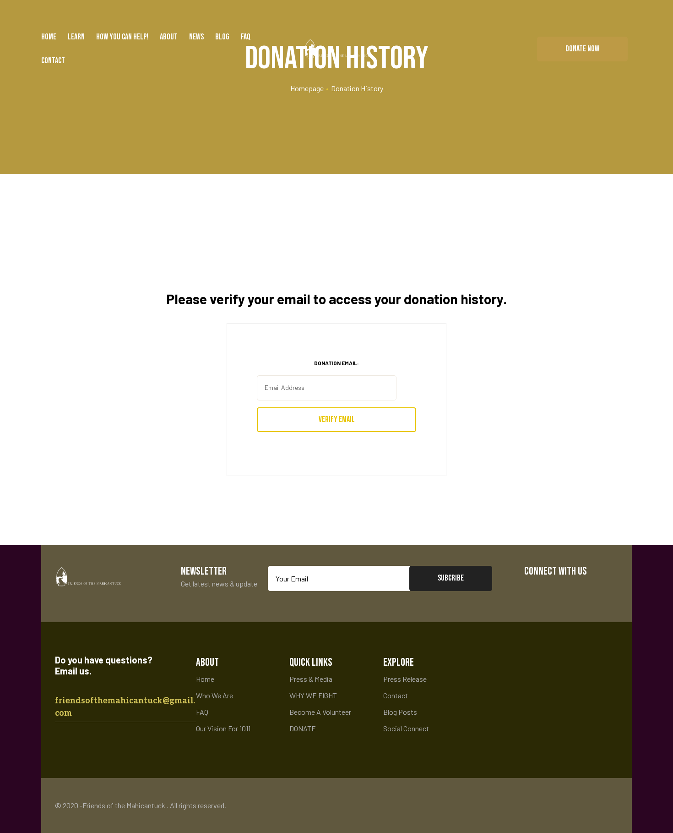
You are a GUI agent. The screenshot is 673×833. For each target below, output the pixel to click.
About (169, 37)
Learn (76, 37)
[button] (582, 49)
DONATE (302, 728)
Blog (222, 37)
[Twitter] (562, 591)
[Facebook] (534, 591)
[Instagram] (590, 591)
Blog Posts (400, 711)
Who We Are (214, 695)
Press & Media (310, 678)
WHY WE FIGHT (313, 695)
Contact (53, 61)
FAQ (245, 37)
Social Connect (406, 728)
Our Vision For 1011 (223, 728)
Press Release (405, 678)
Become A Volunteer (320, 711)
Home (48, 37)
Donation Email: (336, 363)
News (196, 37)
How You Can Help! (122, 37)
